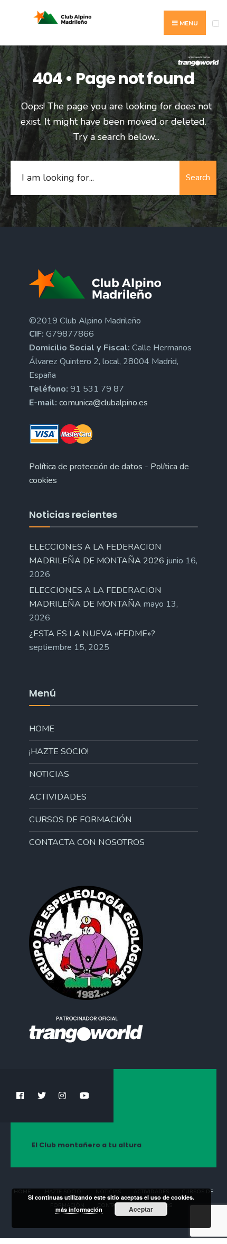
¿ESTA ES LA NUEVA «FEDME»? (92, 633)
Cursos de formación (80, 819)
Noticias (49, 774)
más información (78, 1209)
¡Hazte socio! (59, 751)
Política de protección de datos (86, 466)
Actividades (58, 797)
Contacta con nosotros (87, 842)
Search (198, 177)
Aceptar (141, 1209)
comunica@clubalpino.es (103, 403)
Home (41, 729)
